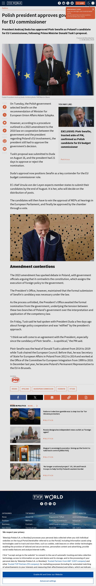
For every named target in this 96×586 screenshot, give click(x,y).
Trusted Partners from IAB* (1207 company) (67, 561)
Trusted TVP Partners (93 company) (23, 564)
